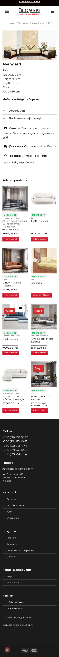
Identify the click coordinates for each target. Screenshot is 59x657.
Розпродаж (13, 582)
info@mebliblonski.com (17, 468)
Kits (50, 23)
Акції (9, 576)
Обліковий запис (16, 602)
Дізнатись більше (41, 295)
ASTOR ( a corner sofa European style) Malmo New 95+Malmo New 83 (14, 225)
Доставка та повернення (20, 550)
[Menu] (7, 11)
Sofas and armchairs (31, 23)
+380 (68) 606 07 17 (15, 437)
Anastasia (36, 283)
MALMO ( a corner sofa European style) (13, 398)
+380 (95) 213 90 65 (14, 441)
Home (10, 23)
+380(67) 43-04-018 (29, 1)
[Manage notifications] (7, 649)
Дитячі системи (15, 505)
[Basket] (52, 11)
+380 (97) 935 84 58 (15, 449)
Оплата (11, 556)
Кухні (9, 511)
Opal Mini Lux (10, 339)
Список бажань (15, 608)
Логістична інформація (25, 118)
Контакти (12, 544)
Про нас (11, 537)
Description (17, 110)
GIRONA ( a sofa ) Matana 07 (12, 284)
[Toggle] (5, 111)
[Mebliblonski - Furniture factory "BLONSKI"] (29, 11)
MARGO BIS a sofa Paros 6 (41, 398)
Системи (11, 499)
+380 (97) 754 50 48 (15, 454)
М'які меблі (13, 518)
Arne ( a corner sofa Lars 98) (42, 340)
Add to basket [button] (11, 239)
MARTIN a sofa (39, 221)
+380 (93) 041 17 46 (14, 445)
